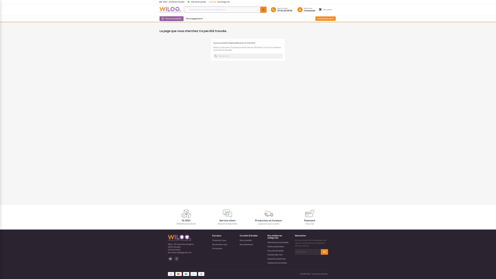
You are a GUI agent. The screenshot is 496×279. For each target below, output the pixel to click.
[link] (221, 2)
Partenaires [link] (217, 248)
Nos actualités (246, 240)
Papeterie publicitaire (276, 259)
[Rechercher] (263, 10)
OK (324, 252)
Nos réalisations (246, 244)
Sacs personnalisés (275, 251)
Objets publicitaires (275, 246)
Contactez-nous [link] (219, 240)
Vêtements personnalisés (278, 242)
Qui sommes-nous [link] (219, 244)
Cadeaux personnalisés (277, 263)
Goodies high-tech (275, 255)
